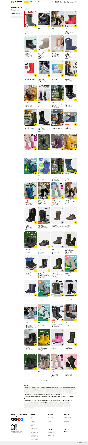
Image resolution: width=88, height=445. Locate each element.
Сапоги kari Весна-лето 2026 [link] (56, 201)
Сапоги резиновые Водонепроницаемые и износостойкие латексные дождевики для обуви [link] (71, 129)
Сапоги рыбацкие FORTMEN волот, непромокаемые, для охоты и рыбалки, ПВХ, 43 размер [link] (57, 104)
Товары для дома (33, 424)
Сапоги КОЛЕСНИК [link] (28, 201)
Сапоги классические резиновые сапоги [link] (70, 299)
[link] (27, 387)
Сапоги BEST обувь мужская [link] (29, 250)
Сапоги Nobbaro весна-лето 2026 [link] (70, 201)
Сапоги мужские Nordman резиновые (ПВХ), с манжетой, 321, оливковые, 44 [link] (57, 227)
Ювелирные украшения (34, 439)
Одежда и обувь (33, 422)
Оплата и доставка (50, 417)
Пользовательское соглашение (11, 443)
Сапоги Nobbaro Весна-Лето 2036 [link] (70, 250)
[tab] (13, 4)
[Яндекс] (86, 443)
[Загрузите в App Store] (12, 420)
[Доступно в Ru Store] (21, 420)
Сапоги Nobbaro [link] (27, 226)
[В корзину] (35, 26)
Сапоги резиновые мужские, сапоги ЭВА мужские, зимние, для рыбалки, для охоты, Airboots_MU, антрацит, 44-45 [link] (57, 324)
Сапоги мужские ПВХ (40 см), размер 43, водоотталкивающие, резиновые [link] (70, 104)
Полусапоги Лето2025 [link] (28, 323)
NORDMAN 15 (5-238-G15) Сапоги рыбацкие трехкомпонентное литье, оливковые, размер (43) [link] (30, 129)
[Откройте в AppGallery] (18, 420)
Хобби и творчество (34, 428)
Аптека (32, 425)
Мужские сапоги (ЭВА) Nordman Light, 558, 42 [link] (57, 275)
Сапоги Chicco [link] (40, 54)
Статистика (4, 443)
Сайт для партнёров (51, 435)
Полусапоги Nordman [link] (68, 226)
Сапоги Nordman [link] (54, 250)
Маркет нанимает (66, 421)
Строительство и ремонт (34, 436)
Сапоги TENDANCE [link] (41, 128)
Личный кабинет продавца (52, 431)
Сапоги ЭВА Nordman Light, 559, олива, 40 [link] (70, 349)
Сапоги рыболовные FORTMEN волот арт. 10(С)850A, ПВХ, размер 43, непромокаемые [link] (57, 177)
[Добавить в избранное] (35, 11)
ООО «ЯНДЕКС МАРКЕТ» (83, 442)
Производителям (66, 418)
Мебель (32, 417)
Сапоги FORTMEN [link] (27, 348)
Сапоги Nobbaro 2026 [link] (41, 201)
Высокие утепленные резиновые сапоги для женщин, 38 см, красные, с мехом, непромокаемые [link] (30, 80)
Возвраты (49, 421)
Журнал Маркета (50, 422)
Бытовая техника (33, 418)
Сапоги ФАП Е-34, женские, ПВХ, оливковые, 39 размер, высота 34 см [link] (43, 275)
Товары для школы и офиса (35, 432)
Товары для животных (34, 435)
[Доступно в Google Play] (15, 420)
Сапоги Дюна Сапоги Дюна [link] (29, 54)
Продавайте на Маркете (51, 432)
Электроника (33, 421)
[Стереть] (52, 2)
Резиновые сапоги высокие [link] (42, 226)
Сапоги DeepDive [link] (67, 79)
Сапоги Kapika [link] (67, 54)
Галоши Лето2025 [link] (41, 79)
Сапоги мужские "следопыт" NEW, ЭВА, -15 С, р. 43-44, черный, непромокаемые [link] (57, 129)
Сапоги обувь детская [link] (68, 274)
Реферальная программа (67, 417)
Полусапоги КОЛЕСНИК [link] (55, 54)
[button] (27, 9)
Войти (76, 1)
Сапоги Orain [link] (67, 323)
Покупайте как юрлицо (51, 418)
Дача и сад (32, 429)
